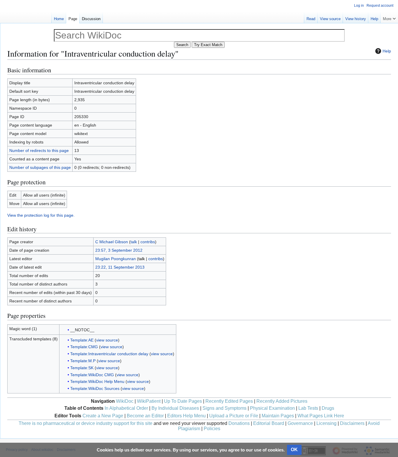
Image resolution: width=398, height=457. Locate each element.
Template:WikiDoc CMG (92, 374)
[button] (389, 17)
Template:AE (82, 340)
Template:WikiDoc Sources (94, 388)
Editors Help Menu (186, 415)
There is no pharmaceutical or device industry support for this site (85, 423)
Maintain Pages (278, 415)
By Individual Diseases (175, 408)
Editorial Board (268, 423)
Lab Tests (308, 408)
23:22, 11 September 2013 (120, 267)
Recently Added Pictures (281, 401)
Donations (239, 423)
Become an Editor (145, 415)
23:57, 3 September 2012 (118, 250)
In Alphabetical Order (126, 408)
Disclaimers (352, 423)
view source (107, 340)
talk (134, 241)
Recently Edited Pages (229, 401)
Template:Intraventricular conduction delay (109, 353)
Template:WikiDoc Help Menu (97, 381)
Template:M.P (83, 360)
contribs (147, 241)
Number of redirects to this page (39, 150)
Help (387, 51)
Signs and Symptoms (224, 408)
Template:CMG (84, 346)
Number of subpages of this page (40, 167)
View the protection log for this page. (41, 215)
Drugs (328, 408)
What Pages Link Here (320, 415)
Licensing (326, 423)
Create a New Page (102, 415)
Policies (212, 428)
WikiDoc (124, 401)
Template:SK (82, 367)
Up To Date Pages (183, 401)
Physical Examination (272, 408)
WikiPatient (149, 401)
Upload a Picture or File (233, 415)
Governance (300, 423)
